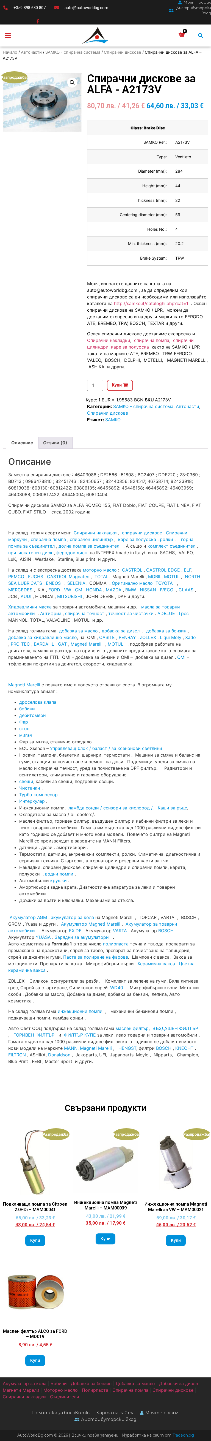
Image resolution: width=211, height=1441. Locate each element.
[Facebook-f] (38, 21)
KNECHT (184, 1048)
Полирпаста (95, 1390)
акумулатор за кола (72, 917)
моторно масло (100, 570)
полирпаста (116, 944)
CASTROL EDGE (163, 570)
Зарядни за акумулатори (82, 937)
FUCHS (35, 576)
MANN (70, 1048)
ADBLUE (166, 613)
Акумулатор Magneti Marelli (90, 924)
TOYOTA (164, 583)
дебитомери (32, 715)
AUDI (26, 596)
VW (67, 589)
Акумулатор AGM (28, 917)
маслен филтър (132, 1028)
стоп (24, 728)
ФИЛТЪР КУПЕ (80, 1035)
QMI (181, 657)
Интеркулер (32, 801)
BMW (130, 589)
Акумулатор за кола (24, 1383)
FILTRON (17, 1054)
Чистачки (29, 788)
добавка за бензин (166, 631)
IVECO (166, 589)
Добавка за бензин (91, 1383)
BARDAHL (44, 644)
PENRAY (127, 637)
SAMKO (113, 419)
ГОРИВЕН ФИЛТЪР (33, 1035)
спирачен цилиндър (91, 539)
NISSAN (148, 589)
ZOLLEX (148, 637)
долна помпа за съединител (89, 546)
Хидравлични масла (30, 607)
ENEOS (53, 583)
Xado (190, 637)
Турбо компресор (38, 794)
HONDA (94, 589)
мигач (25, 735)
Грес (184, 613)
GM (78, 589)
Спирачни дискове (122, 52)
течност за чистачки (131, 613)
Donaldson (59, 1054)
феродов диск (71, 552)
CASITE (107, 637)
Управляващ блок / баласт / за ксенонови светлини (106, 748)
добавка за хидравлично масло (42, 637)
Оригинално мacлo (132, 583)
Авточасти (31, 52)
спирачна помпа (151, 340)
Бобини (59, 1383)
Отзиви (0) (55, 442)
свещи (26, 781)
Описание (22, 442)
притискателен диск (30, 552)
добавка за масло (78, 631)
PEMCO (16, 576)
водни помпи (59, 874)
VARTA (120, 930)
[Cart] (181, 34)
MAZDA (113, 589)
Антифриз (50, 613)
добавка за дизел (121, 631)
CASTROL (132, 570)
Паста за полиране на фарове (95, 957)
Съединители (64, 1396)
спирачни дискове (142, 532)
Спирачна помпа (130, 1390)
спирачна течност (84, 613)
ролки (166, 539)
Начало (10, 52)
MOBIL (155, 576)
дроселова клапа (37, 702)
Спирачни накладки (108, 340)
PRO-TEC (20, 644)
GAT (62, 644)
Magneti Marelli (86, 644)
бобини (27, 708)
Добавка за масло (135, 1383)
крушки (58, 880)
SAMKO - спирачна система (72, 52)
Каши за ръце (171, 808)
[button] (8, 35)
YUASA (43, 937)
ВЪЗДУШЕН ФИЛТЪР (175, 1028)
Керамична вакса (156, 963)
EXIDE (75, 930)
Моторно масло (60, 1390)
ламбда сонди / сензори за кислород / (109, 808)
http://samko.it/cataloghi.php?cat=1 (151, 303)
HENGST (127, 1048)
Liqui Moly (170, 637)
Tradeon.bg (183, 1435)
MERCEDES (20, 589)
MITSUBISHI (69, 596)
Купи (35, 1240)
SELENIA (76, 583)
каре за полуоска (130, 347)
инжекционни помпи (80, 1011)
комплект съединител (171, 546)
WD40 (116, 987)
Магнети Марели (21, 1390)
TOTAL (102, 576)
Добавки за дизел (178, 1383)
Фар (23, 722)
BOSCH (166, 930)
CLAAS (186, 589)
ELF (187, 570)
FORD (54, 589)
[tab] (22, 443)
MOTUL (172, 576)
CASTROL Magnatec (68, 576)
